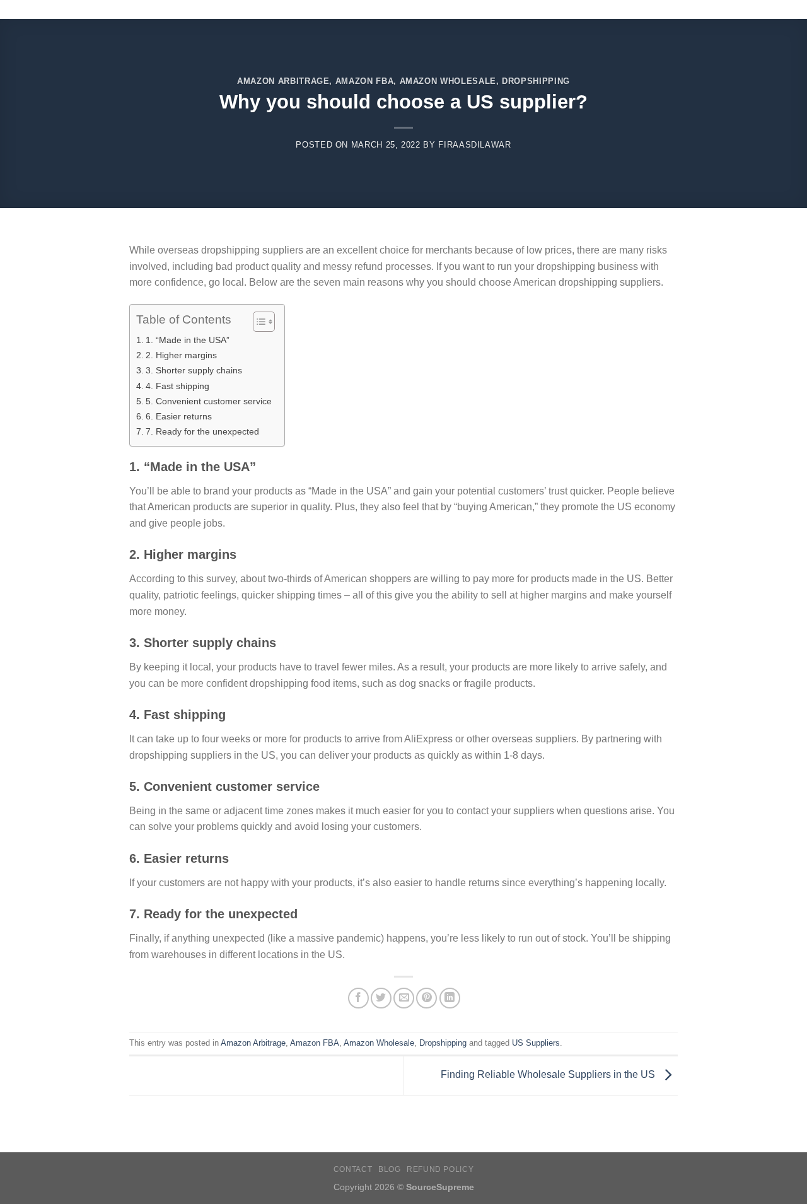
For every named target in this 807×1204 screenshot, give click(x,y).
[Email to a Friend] (403, 998)
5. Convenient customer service (209, 401)
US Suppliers (536, 1043)
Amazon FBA (364, 81)
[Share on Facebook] (358, 998)
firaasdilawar (474, 144)
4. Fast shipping (177, 386)
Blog (389, 1169)
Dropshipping (536, 81)
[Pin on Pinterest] (426, 998)
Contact (353, 1169)
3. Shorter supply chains (194, 370)
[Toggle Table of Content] (257, 321)
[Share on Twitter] (381, 998)
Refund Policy (440, 1169)
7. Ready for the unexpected (202, 431)
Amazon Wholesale (448, 81)
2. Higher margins (181, 355)
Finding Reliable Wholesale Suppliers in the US (549, 1075)
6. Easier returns (179, 416)
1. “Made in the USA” (187, 340)
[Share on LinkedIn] (449, 998)
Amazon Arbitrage (283, 81)
